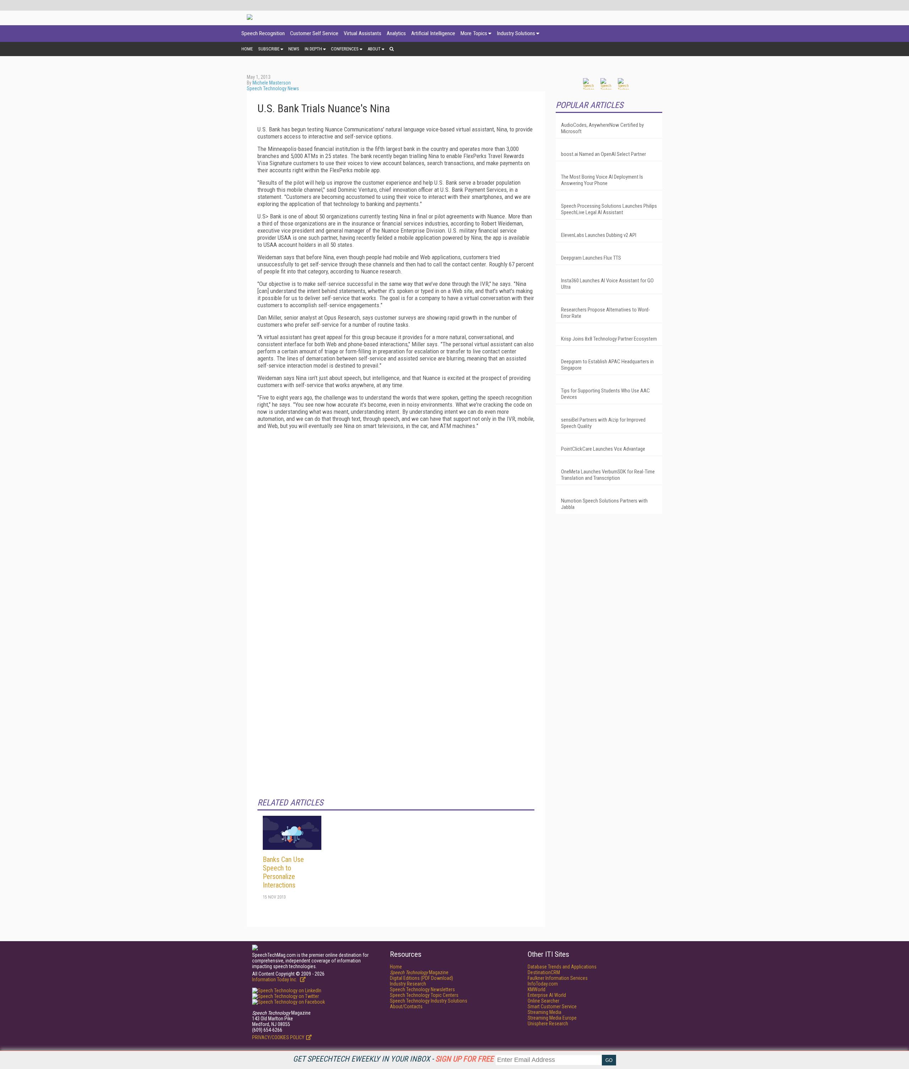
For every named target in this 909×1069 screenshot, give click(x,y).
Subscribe (268, 48)
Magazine (419, 972)
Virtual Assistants (362, 33)
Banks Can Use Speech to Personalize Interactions (283, 872)
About (374, 48)
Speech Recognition (263, 33)
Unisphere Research (548, 1023)
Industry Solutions (516, 33)
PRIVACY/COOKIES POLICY (278, 1037)
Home (247, 48)
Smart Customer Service (552, 1006)
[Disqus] (395, 523)
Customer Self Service (314, 33)
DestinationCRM (544, 972)
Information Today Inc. (275, 979)
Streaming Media (544, 1012)
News (293, 48)
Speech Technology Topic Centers (424, 995)
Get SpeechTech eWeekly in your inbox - (393, 1058)
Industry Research (408, 984)
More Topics (474, 33)
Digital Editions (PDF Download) (421, 978)
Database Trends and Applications (562, 967)
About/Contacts (406, 1006)
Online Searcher (543, 1001)
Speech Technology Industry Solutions (428, 1001)
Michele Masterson (271, 83)
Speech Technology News (273, 88)
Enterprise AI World (547, 995)
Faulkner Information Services (558, 978)
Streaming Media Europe (552, 1018)
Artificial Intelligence (433, 33)
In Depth (313, 48)
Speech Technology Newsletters (422, 989)
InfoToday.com (543, 984)
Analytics (396, 33)
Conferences (345, 48)
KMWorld (536, 989)
